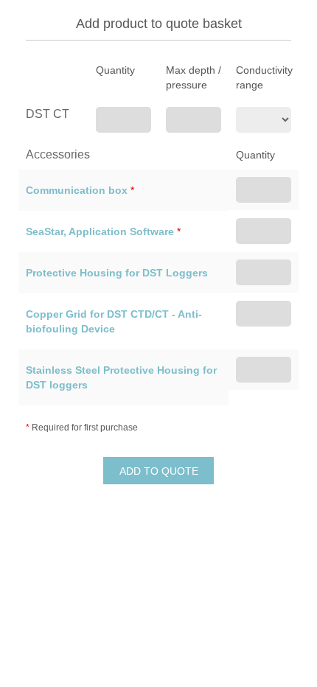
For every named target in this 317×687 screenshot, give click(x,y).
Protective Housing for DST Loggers (117, 273)
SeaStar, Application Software (100, 231)
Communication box (77, 190)
